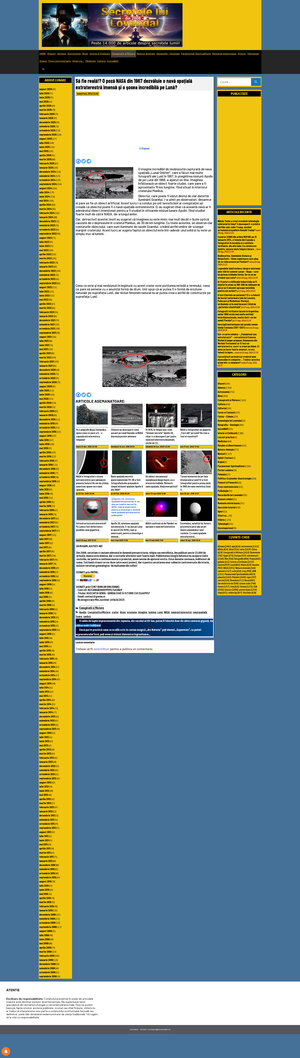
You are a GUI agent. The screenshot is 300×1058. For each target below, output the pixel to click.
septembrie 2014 (47, 679)
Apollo (82, 612)
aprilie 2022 (45, 303)
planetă (224, 577)
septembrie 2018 (47, 481)
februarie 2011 (46, 856)
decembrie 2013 (47, 716)
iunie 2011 (44, 840)
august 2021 (45, 336)
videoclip (235, 592)
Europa (240, 555)
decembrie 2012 (47, 765)
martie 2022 (45, 307)
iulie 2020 (44, 390)
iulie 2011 (43, 836)
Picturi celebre (225, 470)
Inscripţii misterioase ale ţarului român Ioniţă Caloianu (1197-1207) (238, 326)
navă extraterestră (181, 612)
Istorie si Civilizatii (100, 53)
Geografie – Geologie (168, 53)
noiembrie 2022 (47, 274)
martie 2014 (45, 704)
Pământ (239, 577)
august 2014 (45, 683)
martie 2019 (45, 456)
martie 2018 (45, 505)
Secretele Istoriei (227, 507)
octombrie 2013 (47, 724)
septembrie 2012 (47, 778)
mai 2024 (44, 200)
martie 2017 (45, 555)
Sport (220, 511)
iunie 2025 (44, 146)
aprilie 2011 (44, 848)
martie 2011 (45, 852)
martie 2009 (45, 951)
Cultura (101, 60)
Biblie (223, 549)
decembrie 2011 (47, 815)
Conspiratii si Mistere (123, 53)
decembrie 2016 (47, 567)
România (237, 580)
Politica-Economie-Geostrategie (234, 478)
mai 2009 (43, 943)
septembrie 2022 (48, 283)
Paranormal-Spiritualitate (196, 53)
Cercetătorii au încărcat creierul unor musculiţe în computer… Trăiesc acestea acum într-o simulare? (239, 359)
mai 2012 (43, 794)
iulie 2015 (44, 637)
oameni (224, 571)
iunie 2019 (44, 443)
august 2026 (45, 89)
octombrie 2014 (47, 675)
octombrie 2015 (47, 625)
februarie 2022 (46, 312)
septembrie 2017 (47, 530)
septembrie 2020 (48, 382)
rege (251, 577)
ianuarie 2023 (46, 266)
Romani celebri (225, 499)
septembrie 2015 (47, 629)
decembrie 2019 (47, 419)
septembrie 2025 (48, 134)
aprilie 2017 (45, 551)
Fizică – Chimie (225, 416)
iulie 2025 (44, 142)
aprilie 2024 (45, 204)
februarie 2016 (46, 609)
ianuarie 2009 (46, 959)
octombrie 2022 (47, 278)
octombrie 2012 (47, 774)
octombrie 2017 (47, 526)
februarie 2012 (46, 807)
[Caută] (256, 82)
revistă (223, 580)
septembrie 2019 (47, 431)
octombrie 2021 (47, 328)
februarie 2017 (46, 559)
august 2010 (45, 881)
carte (245, 549)
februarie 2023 (46, 262)
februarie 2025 (46, 163)
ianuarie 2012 (46, 811)
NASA (167, 612)
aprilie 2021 (45, 353)
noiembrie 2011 (46, 819)
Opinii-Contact (225, 457)
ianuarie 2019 (46, 464)
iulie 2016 (44, 588)
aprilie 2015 (45, 650)
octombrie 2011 (46, 823)
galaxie (224, 561)
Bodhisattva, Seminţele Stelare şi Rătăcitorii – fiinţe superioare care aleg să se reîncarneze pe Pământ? (238, 258)
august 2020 (45, 386)
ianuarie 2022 (46, 316)
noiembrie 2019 (47, 423)
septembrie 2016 (47, 580)
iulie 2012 (44, 786)
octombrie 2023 (47, 229)
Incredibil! (113, 60)
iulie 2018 (44, 489)
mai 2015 (43, 646)
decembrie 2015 (47, 617)
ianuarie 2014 (46, 712)
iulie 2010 (44, 885)
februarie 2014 (46, 708)
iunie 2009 (44, 939)
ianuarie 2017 (46, 563)
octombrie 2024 (47, 179)
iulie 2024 (44, 192)
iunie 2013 (44, 741)
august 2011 (45, 831)
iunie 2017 (44, 542)
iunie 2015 (44, 642)
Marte (246, 564)
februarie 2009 (46, 955)
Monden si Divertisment (230, 445)
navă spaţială (200, 612)
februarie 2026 (46, 113)
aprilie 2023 (45, 254)
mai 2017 (43, 547)
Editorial (222, 408)
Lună (160, 612)
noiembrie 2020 (47, 373)
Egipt (228, 555)
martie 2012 (45, 803)
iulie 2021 (44, 340)
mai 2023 (43, 250)
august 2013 (45, 732)
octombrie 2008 (47, 972)
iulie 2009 (44, 935)
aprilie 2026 (45, 105)
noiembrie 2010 (47, 869)
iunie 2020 (44, 394)
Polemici (222, 474)
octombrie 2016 (47, 576)
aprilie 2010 (45, 897)
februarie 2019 (46, 460)
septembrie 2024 (48, 183)
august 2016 (45, 584)
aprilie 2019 (45, 452)
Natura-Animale (146, 53)
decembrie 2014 (47, 666)
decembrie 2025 (47, 122)
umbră (87, 616)
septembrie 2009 (48, 926)
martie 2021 (45, 357)
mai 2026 (43, 101)
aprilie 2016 (45, 600)
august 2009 (45, 930)
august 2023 (45, 237)
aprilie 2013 (45, 749)
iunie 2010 (44, 889)
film (229, 558)
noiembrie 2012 (47, 770)
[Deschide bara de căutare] (43, 69)
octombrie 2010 (47, 873)
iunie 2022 (44, 295)
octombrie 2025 (47, 130)
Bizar (85, 53)
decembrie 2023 (47, 221)
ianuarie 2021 (46, 365)
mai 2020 (43, 398)
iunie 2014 (44, 691)
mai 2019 (43, 448)
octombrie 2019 (47, 427)
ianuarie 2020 (46, 415)
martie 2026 (45, 109)
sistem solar (247, 583)
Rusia (249, 580)
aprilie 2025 (45, 155)
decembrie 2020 (47, 369)
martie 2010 (45, 902)
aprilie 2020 (45, 402)
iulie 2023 (44, 241)
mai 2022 (43, 299)
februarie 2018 (46, 509)
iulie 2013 (44, 737)
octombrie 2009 (47, 922)
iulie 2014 (44, 687)
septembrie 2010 (47, 877)
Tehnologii (253, 53)
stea (234, 586)
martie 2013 (45, 753)
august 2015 (45, 633)
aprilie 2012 (45, 798)
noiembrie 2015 (47, 621)
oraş (246, 571)
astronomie (250, 546)
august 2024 (45, 188)
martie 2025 (45, 159)
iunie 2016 (44, 592)
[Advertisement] (144, 122)
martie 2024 (45, 208)
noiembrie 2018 (47, 472)
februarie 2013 (46, 757)
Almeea (61, 53)
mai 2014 (43, 695)
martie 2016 (45, 604)
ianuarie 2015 (46, 662)
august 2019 (45, 435)
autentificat (101, 649)
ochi (236, 571)
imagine (142, 612)
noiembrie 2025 (47, 126)
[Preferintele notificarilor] (6, 1051)
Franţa (255, 558)
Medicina (91, 60)
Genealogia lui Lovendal (230, 420)
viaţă (223, 592)
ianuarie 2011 (45, 860)
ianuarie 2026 (46, 117)
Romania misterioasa (224, 53)
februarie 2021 (46, 361)
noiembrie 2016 (47, 571)
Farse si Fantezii (226, 412)
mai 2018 (43, 497)
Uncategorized (225, 527)
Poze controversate (59, 60)
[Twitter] (83, 161)
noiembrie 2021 (47, 324)
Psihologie (223, 490)
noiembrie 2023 (47, 225)
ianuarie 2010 (46, 910)
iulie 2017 (44, 538)
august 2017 (45, 534)
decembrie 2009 (47, 914)
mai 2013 (43, 745)
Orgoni (43, 60)
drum (123, 612)
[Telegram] (89, 161)
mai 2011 (43, 844)
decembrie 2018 (47, 468)
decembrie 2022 (47, 270)
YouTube (249, 592)
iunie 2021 (44, 345)
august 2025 (45, 138)
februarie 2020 (46, 411)
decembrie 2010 (47, 864)
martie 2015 (45, 654)
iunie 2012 (44, 790)
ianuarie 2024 (46, 217)
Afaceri (51, 53)
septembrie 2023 (48, 233)
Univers (231, 589)
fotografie (241, 558)
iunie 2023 (44, 245)
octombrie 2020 (47, 378)
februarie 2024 (47, 212)
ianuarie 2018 (46, 514)
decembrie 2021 (47, 320)
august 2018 (45, 485)
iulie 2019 (44, 439)
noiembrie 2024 (47, 175)
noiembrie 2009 (47, 918)
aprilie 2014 (45, 699)
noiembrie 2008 (47, 968)
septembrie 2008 (48, 976)
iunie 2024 (44, 196)
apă (236, 546)
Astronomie (74, 53)
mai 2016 (43, 596)
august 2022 (45, 287)
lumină (152, 612)
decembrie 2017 (47, 518)
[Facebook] (78, 161)
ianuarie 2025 (46, 167)
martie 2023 (45, 258)
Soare (79, 616)
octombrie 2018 (47, 476)
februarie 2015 (46, 658)
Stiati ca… (78, 60)
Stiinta (242, 53)
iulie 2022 (44, 291)
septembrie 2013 (47, 728)
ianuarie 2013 (46, 761)
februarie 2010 (46, 906)
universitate (248, 589)
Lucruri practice (226, 437)
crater (115, 612)
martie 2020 (45, 406)
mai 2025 (43, 150)
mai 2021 (43, 349)
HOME (43, 53)
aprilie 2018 (45, 501)
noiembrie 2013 (47, 720)
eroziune (132, 612)
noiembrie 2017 (47, 522)
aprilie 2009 (45, 947)
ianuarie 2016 (46, 613)
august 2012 (45, 782)
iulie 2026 (44, 93)
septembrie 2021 (47, 332)
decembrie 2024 (47, 171)
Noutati (221, 453)
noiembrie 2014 (47, 671)
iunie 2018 (44, 493)
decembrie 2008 (47, 963)
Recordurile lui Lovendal (230, 494)
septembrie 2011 (47, 827)
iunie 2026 (44, 97)
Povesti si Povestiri (228, 482)
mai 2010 (43, 893)
